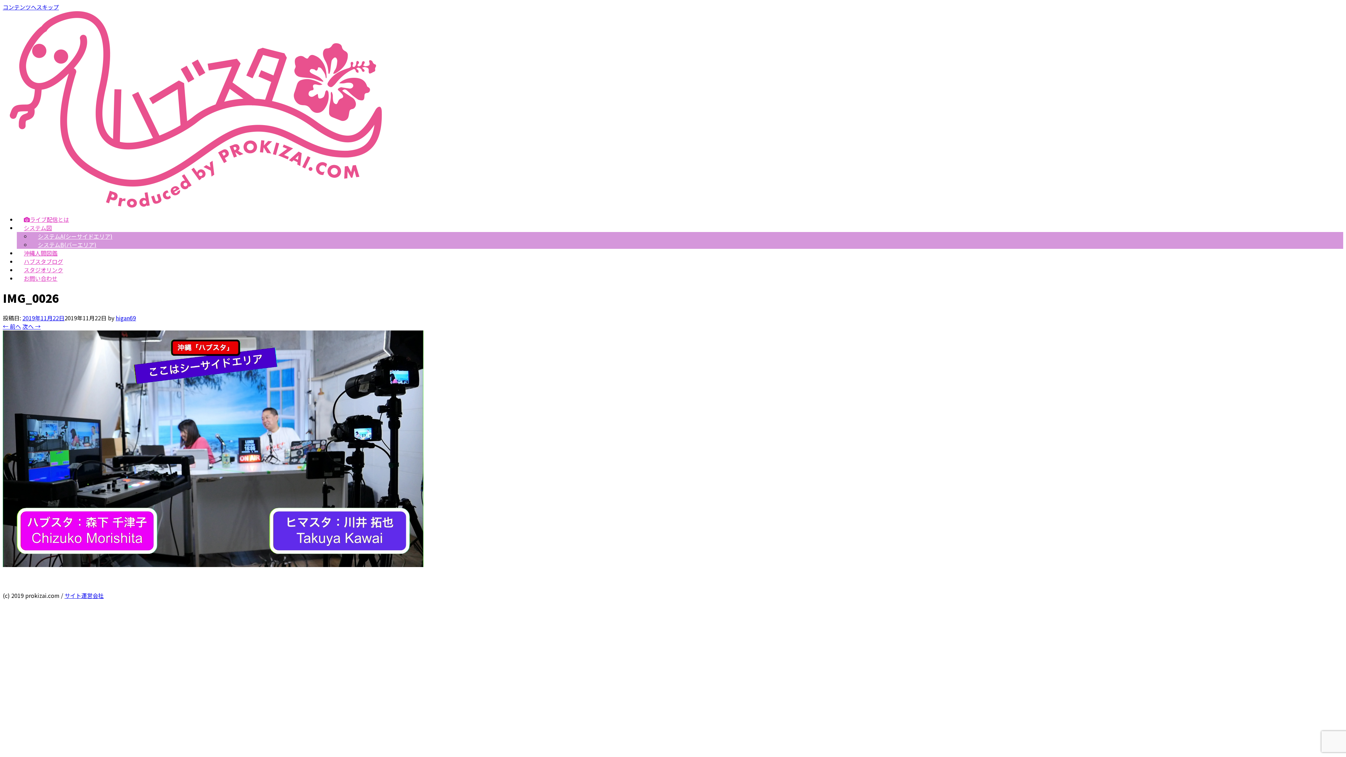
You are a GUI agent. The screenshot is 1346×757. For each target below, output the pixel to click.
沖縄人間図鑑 (40, 253)
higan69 (126, 318)
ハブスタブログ (43, 261)
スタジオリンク (43, 270)
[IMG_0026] (213, 564)
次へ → (31, 326)
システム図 (38, 228)
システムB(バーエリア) (67, 244)
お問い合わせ (40, 278)
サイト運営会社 (84, 595)
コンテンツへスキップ (31, 7)
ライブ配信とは (49, 219)
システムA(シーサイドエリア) (75, 236)
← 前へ (12, 326)
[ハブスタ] (196, 205)
